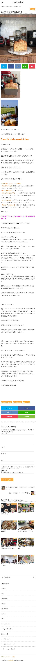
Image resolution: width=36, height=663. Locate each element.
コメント (4, 433)
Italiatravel (4, 608)
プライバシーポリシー (5, 656)
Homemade (4, 598)
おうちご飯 (27, 402)
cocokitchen (18, 2)
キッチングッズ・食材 (8, 644)
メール (3, 453)
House (3, 603)
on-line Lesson (18, 402)
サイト (2, 460)
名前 (3, 447)
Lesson (4, 402)
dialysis (3, 588)
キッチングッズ (6, 639)
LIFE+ (10, 402)
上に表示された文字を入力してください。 (12, 472)
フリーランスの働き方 (8, 649)
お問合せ (13, 656)
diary (2, 593)
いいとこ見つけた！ (7, 629)
